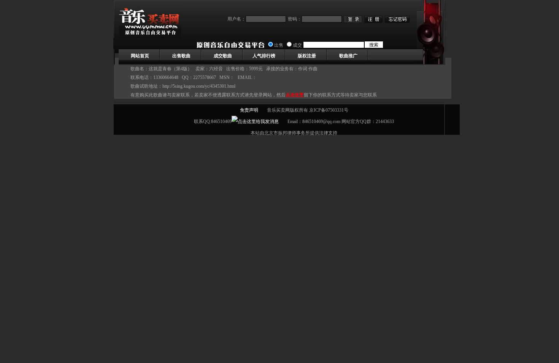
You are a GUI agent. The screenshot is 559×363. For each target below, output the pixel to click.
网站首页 (140, 55)
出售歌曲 (181, 55)
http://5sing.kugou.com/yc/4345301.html (198, 86)
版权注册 (307, 55)
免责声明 (249, 110)
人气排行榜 (264, 55)
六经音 (216, 68)
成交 (297, 45)
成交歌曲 (223, 55)
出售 (278, 45)
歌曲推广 (348, 55)
